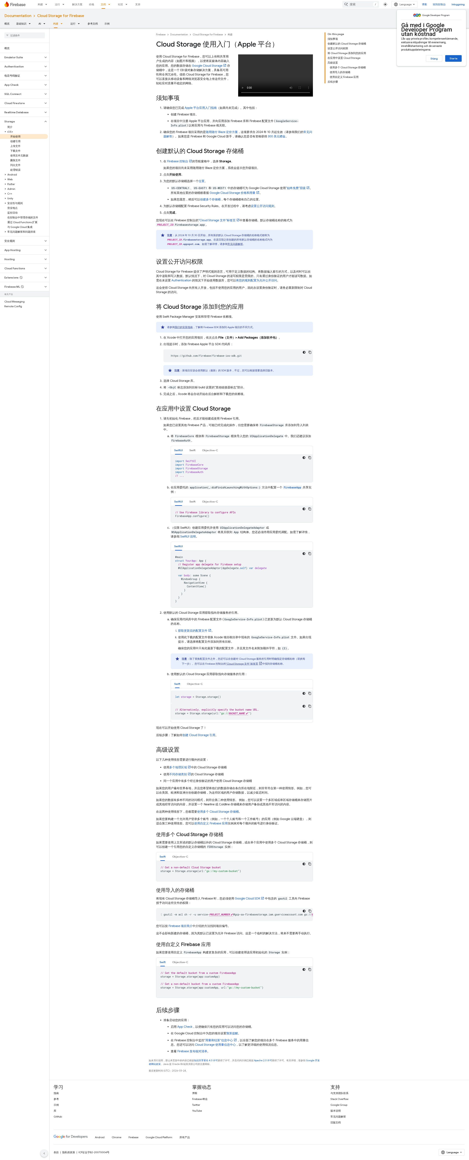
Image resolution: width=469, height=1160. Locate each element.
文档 (103, 4)
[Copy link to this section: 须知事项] (183, 98)
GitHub (58, 1116)
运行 (57, 4)
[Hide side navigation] (44, 1153)
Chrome (116, 1137)
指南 (56, 1093)
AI (39, 23)
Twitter (196, 1105)
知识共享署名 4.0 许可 (206, 1060)
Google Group (338, 1105)
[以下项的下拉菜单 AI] (45, 23)
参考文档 (93, 23)
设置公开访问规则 (262, 206)
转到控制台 (439, 4)
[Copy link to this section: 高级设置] (183, 750)
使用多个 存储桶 (218, 812)
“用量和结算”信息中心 (218, 1040)
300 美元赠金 (276, 136)
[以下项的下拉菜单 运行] (64, 4)
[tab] (178, 450)
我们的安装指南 (184, 327)
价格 (91, 4)
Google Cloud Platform (159, 1137)
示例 (107, 23)
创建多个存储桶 (210, 199)
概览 (7, 23)
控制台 (177, 161)
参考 (56, 1099)
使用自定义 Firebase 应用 (211, 823)
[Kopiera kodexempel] (310, 352)
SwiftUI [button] (178, 450)
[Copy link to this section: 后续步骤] (183, 1010)
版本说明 (335, 1110)
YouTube (197, 1110)
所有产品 (185, 1137)
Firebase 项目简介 (181, 926)
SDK (247, 898)
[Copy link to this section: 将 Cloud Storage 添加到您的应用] (247, 307)
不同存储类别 (178, 774)
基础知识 (21, 23)
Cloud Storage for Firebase (60, 16)
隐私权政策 (68, 1152)
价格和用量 (232, 193)
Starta (453, 58)
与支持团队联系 (339, 1093)
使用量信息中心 (215, 1045)
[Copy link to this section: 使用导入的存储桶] (198, 890)
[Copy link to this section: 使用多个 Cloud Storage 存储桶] (226, 835)
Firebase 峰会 (200, 1099)
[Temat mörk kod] (304, 352)
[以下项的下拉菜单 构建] (47, 4)
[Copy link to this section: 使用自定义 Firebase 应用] (214, 945)
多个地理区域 (178, 767)
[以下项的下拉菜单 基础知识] (30, 23)
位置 (201, 181)
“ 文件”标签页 (217, 220)
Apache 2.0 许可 (263, 1060)
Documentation (17, 16)
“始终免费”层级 (296, 188)
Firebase (161, 34)
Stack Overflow (339, 1099)
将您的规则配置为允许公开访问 (256, 280)
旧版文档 (335, 1122)
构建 (40, 4)
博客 (424, 4)
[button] (21, 57)
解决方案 (77, 4)
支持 (137, 4)
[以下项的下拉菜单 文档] (110, 4)
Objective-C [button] (210, 450)
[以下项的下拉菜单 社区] (127, 4)
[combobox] (360, 4)
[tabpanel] (242, 468)
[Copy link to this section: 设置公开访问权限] (206, 262)
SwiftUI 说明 (188, 536)
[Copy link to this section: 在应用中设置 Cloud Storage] (234, 409)
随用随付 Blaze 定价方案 (222, 132)
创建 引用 (198, 735)
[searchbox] (24, 35)
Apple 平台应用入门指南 (201, 108)
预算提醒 (232, 1033)
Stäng (434, 58)
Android (99, 1137)
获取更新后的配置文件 (192, 631)
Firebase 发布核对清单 (192, 1051)
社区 (120, 4)
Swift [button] (192, 450)
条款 (56, 1152)
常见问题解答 (235, 244)
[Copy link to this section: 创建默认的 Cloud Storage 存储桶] (247, 151)
